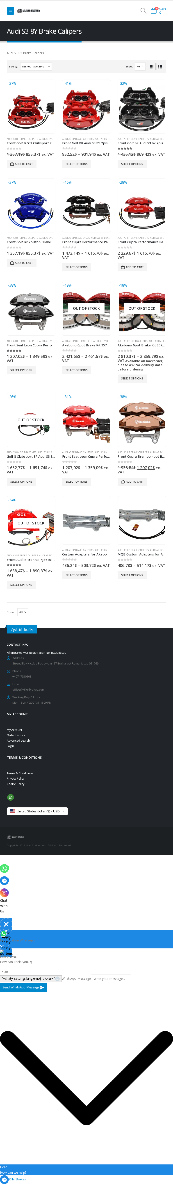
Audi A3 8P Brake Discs (76, 237)
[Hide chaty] (6, 924)
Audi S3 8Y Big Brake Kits (21, 452)
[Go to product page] (86, 520)
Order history (16, 735)
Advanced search (18, 741)
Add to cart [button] (24, 164)
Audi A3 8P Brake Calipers (22, 138)
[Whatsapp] (4, 868)
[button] (10, 11)
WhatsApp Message (76, 978)
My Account (14, 730)
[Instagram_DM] (4, 892)
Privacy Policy (15, 778)
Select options (77, 164)
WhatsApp (10, 797)
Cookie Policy (15, 784)
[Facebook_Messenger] (4, 880)
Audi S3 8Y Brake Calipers (53, 452)
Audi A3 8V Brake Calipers (54, 138)
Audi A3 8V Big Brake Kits (108, 341)
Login (10, 746)
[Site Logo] (28, 10)
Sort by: (13, 66)
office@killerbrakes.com (28, 689)
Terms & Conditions (20, 773)
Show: (129, 66)
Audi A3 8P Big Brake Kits (77, 341)
